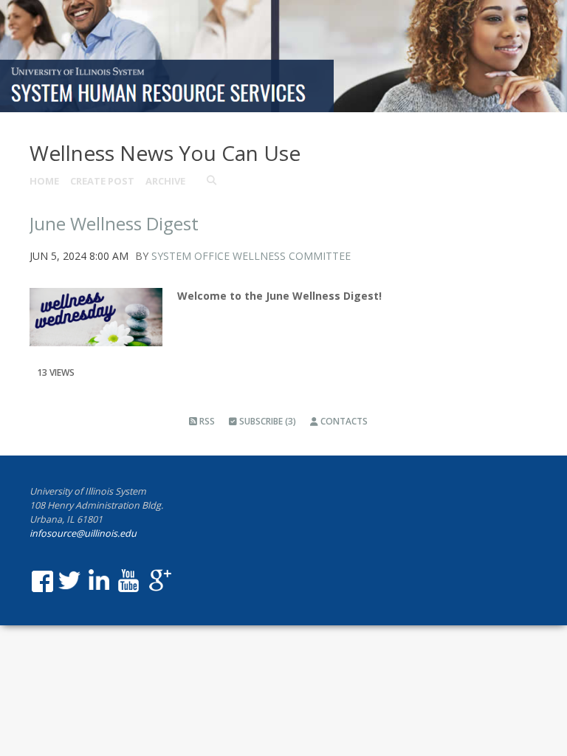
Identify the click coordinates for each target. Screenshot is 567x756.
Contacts (343, 421)
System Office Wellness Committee (251, 256)
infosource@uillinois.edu (83, 533)
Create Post (102, 181)
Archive (165, 181)
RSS (206, 421)
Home (44, 181)
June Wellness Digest (114, 223)
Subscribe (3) (266, 421)
